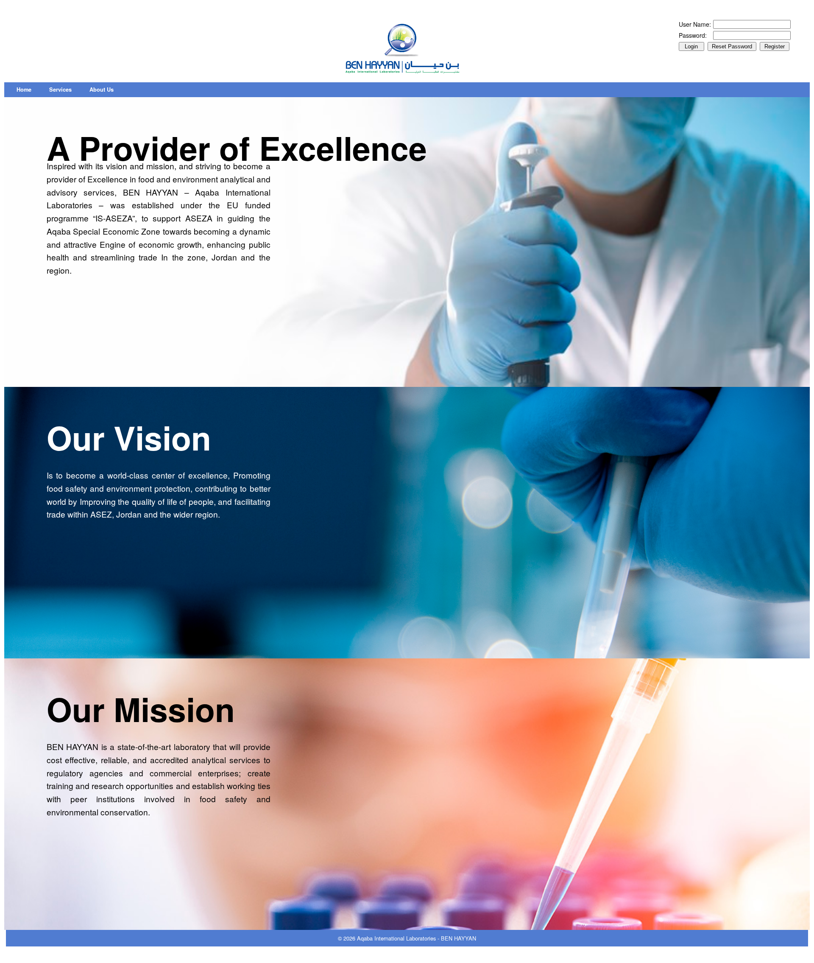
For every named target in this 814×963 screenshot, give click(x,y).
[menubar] (65, 89)
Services (60, 89)
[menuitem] (24, 89)
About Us (101, 89)
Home (24, 89)
